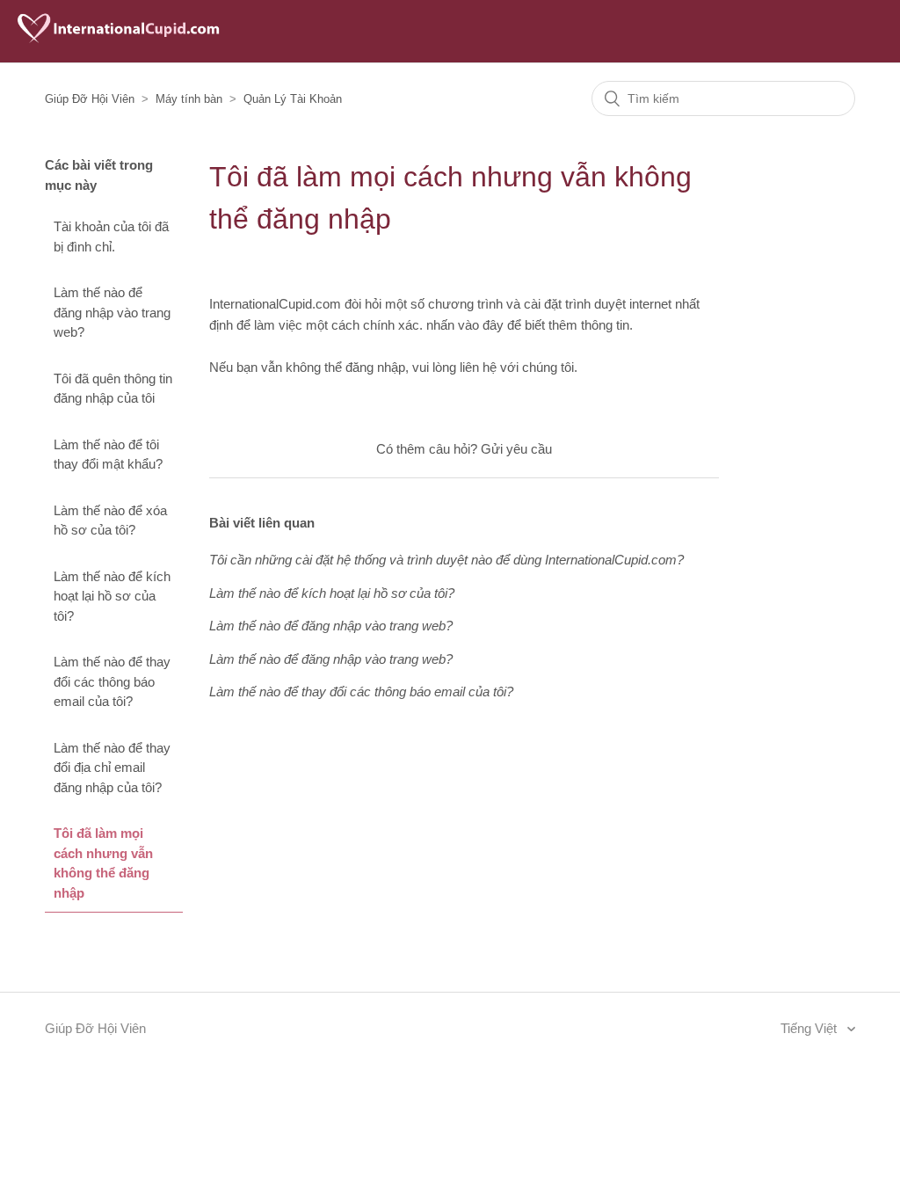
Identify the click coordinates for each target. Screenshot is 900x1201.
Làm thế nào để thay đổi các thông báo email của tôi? (112, 681)
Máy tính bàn (189, 99)
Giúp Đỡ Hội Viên (89, 99)
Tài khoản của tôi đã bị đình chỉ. (111, 236)
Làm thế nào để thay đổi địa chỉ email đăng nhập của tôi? (112, 767)
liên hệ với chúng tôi (517, 367)
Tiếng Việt (810, 1028)
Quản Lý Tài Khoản (292, 99)
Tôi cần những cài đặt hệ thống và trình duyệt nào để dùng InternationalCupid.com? (446, 559)
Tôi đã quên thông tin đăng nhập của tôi (113, 388)
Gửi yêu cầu (516, 448)
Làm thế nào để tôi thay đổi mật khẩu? (108, 454)
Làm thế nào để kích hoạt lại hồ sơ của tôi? (112, 596)
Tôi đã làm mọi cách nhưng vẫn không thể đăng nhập (103, 863)
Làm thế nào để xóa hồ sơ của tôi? (110, 520)
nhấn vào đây (465, 324)
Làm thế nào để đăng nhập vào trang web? (112, 312)
